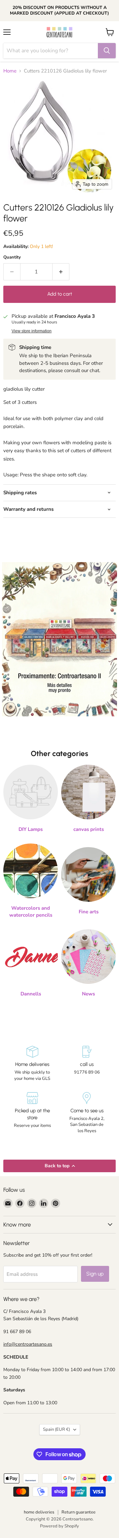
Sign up (95, 1274)
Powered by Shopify (59, 1526)
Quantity (12, 257)
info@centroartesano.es (27, 1344)
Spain (56, 1429)
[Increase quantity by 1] (61, 271)
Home (10, 71)
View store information (32, 331)
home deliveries (39, 1512)
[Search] (107, 50)
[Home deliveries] (32, 1063)
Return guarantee (78, 1512)
